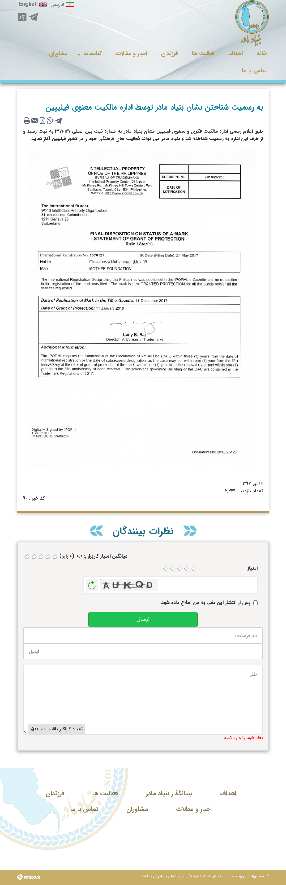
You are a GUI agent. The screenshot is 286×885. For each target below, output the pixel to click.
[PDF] (42, 120)
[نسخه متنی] (27, 120)
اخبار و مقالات (194, 809)
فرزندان (55, 793)
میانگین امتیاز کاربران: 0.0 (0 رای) (93, 556)
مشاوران (137, 809)
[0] (27, 557)
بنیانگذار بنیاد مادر (169, 793)
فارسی (57, 4)
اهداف (228, 793)
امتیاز (252, 568)
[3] (179, 569)
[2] (173, 569)
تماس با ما (84, 809)
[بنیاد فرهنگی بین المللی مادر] (252, 23)
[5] (193, 569)
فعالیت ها (105, 793)
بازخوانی (92, 583)
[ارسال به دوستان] (34, 120)
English (28, 4)
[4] (186, 569)
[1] (166, 569)
